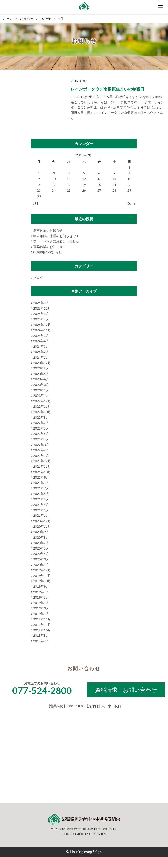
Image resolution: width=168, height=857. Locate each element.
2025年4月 (41, 319)
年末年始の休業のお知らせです (56, 236)
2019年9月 (41, 586)
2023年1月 (41, 395)
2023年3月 (41, 384)
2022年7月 (41, 423)
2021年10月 (42, 472)
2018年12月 (42, 619)
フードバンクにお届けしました (56, 241)
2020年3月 (41, 559)
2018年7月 (41, 641)
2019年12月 (42, 570)
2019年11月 (42, 575)
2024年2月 (41, 352)
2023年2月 (41, 390)
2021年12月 (42, 461)
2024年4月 (41, 341)
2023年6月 (41, 374)
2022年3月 (41, 445)
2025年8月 (41, 313)
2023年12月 (42, 363)
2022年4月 (41, 439)
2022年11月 (42, 406)
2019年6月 (41, 597)
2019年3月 (41, 608)
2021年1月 (41, 515)
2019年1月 (41, 614)
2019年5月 (41, 603)
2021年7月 (41, 488)
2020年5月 (41, 553)
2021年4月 (41, 504)
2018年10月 (42, 630)
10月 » (130, 203)
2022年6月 (41, 428)
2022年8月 (41, 417)
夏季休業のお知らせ (48, 230)
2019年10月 (42, 581)
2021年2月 (41, 510)
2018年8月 (41, 635)
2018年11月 (42, 624)
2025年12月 (42, 308)
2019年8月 (41, 592)
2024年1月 (41, 357)
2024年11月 (42, 330)
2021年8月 (41, 483)
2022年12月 (42, 401)
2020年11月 (42, 526)
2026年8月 (41, 303)
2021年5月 (41, 499)
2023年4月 (41, 379)
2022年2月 (41, 450)
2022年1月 (41, 455)
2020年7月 (41, 543)
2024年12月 (42, 325)
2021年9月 (41, 477)
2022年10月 (42, 412)
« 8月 (36, 203)
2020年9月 (41, 532)
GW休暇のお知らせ (47, 252)
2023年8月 (41, 368)
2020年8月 (41, 537)
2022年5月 (41, 433)
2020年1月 (41, 565)
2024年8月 (41, 335)
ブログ (38, 277)
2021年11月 (42, 466)
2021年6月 (41, 494)
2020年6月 (41, 548)
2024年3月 (41, 346)
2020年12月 (42, 521)
